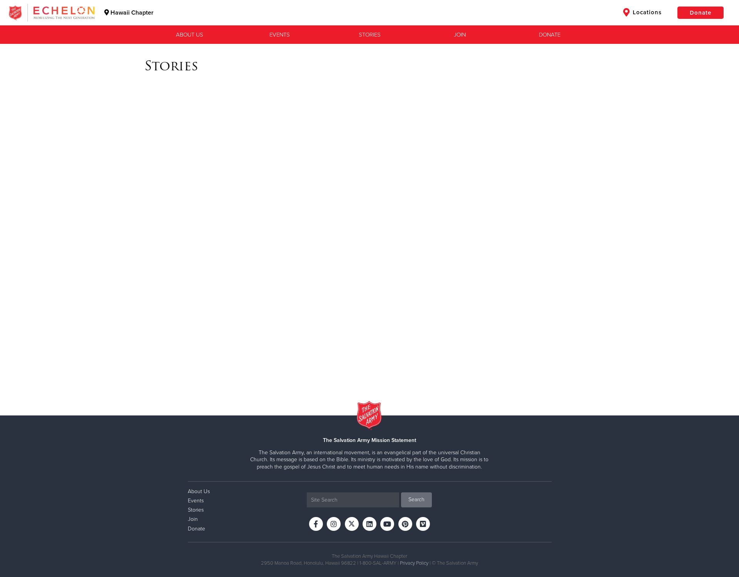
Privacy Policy (414, 563)
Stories (370, 34)
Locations (646, 12)
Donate (700, 12)
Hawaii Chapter (131, 13)
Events (279, 34)
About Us (189, 34)
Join (460, 34)
